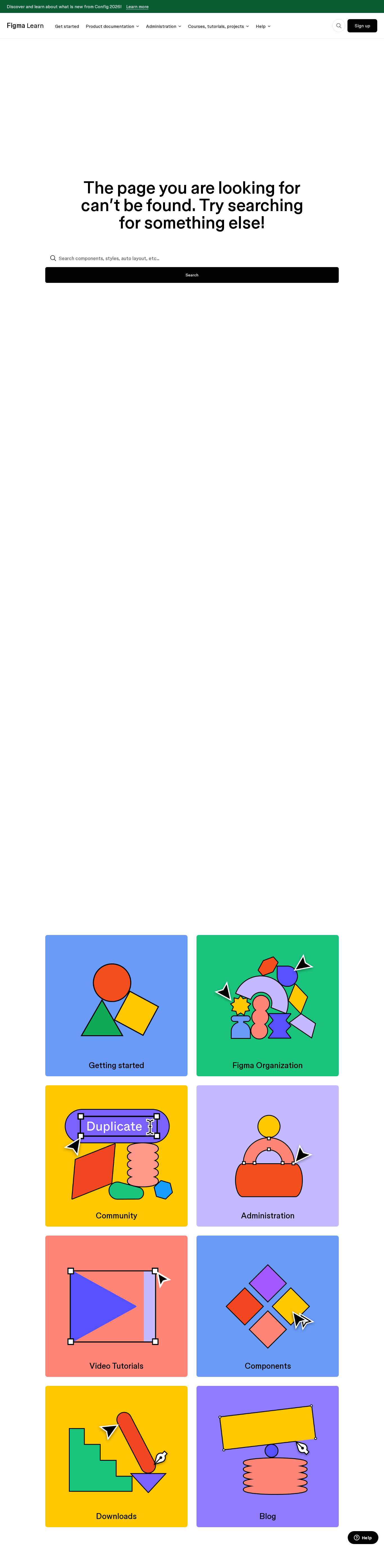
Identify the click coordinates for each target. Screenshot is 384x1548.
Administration (161, 26)
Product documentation (110, 26)
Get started (67, 26)
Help (261, 26)
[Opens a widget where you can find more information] (362, 1538)
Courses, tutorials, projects (216, 26)
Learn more (137, 6)
